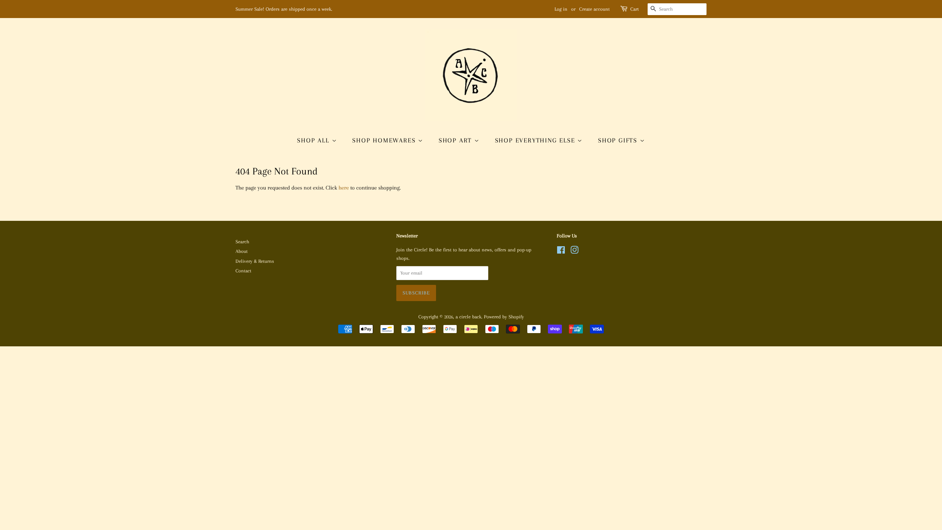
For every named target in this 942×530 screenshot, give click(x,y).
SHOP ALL (314, 140)
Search (242, 241)
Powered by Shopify (504, 316)
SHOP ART (456, 140)
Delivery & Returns (255, 261)
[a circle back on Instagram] (574, 251)
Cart (634, 9)
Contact (243, 270)
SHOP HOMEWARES (385, 140)
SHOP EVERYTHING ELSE (536, 140)
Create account (594, 9)
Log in (561, 9)
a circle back (468, 316)
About (242, 251)
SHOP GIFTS (619, 140)
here (344, 187)
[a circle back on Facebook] (561, 251)
